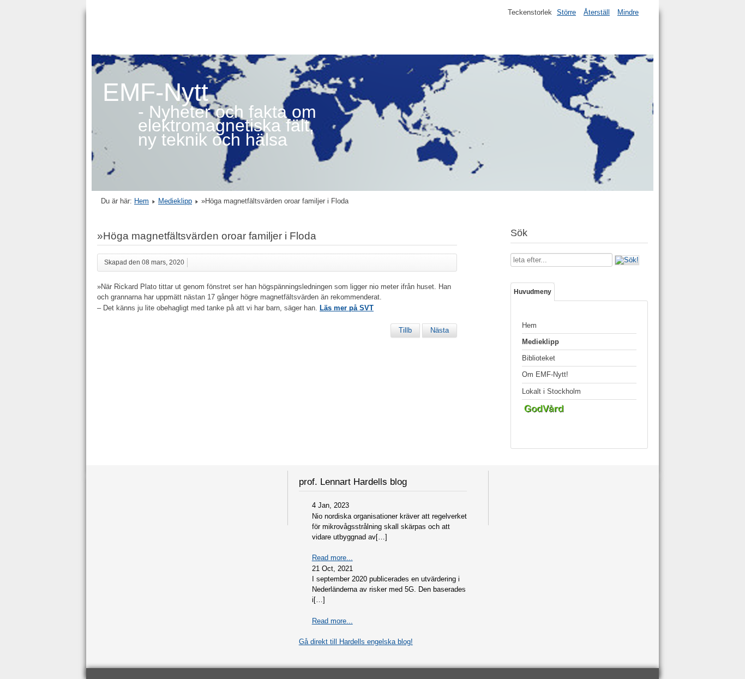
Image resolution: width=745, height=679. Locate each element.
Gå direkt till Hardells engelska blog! (356, 642)
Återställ (597, 12)
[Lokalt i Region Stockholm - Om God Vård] (579, 410)
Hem (141, 201)
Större (566, 12)
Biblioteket (538, 358)
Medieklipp (175, 201)
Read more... (332, 558)
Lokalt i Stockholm (551, 391)
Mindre (628, 12)
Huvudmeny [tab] (532, 292)
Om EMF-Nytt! (545, 374)
